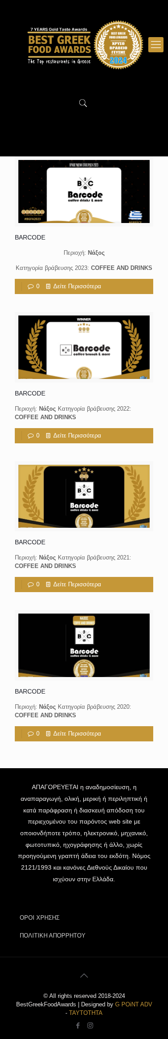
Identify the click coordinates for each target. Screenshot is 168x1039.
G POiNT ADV (133, 1004)
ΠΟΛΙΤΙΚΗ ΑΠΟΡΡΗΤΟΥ (53, 935)
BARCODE (30, 237)
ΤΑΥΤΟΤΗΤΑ (86, 1013)
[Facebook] (78, 1025)
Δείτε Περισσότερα (77, 286)
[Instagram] (90, 1025)
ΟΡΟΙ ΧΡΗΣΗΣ (40, 917)
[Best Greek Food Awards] (84, 44)
